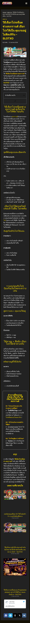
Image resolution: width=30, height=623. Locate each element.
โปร (5, 220)
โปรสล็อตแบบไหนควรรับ (13, 417)
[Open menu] (26, 3)
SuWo (5, 42)
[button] (24, 95)
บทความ (5, 19)
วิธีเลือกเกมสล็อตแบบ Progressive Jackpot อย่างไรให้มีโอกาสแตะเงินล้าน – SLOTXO (15, 592)
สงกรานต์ (15, 116)
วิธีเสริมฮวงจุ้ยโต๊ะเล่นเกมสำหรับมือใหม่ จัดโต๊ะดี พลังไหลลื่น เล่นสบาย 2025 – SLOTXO (15, 549)
